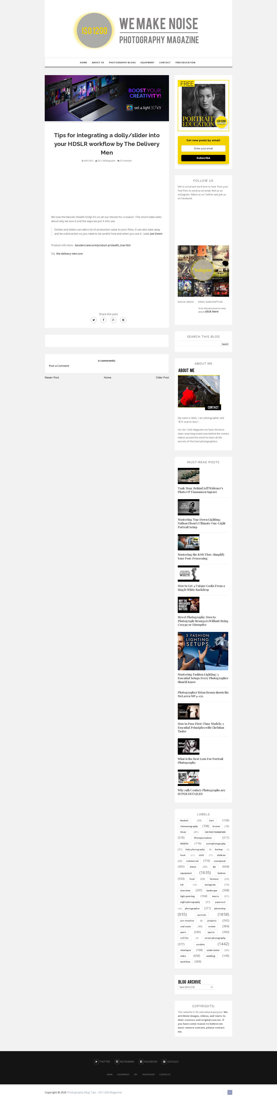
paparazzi (220, 902)
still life (184, 938)
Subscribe (203, 158)
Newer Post (52, 377)
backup (219, 849)
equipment (186, 873)
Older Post (162, 377)
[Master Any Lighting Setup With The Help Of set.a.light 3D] (107, 98)
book (183, 855)
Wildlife (184, 843)
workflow (185, 961)
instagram (210, 884)
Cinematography (189, 826)
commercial (192, 861)
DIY (136, 1074)
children (221, 855)
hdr (182, 884)
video (183, 956)
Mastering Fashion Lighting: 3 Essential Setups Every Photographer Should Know (203, 678)
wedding (210, 956)
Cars (211, 820)
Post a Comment (59, 366)
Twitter (104, 1061)
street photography (215, 938)
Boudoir (184, 820)
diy (214, 866)
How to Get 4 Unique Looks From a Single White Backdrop (201, 587)
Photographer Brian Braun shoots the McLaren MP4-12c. (203, 694)
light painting (187, 896)
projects (211, 920)
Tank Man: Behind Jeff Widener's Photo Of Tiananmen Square (200, 490)
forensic (214, 879)
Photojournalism (203, 838)
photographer (192, 908)
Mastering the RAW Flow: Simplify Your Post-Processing (201, 556)
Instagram (126, 1061)
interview (185, 890)
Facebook (150, 1061)
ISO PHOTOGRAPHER (215, 832)
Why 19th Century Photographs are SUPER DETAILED (201, 792)
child (201, 855)
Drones (216, 826)
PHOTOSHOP (148, 1074)
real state (185, 926)
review (211, 926)
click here (211, 311)
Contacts (164, 1074)
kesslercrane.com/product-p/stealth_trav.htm (102, 245)
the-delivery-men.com (69, 253)
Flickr (183, 832)
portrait (201, 915)
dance (193, 866)
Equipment (123, 1074)
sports (211, 932)
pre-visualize (187, 920)
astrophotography (216, 843)
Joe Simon (156, 233)
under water (213, 950)
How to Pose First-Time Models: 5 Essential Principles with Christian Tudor (201, 727)
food (191, 879)
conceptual (220, 861)
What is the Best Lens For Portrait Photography (200, 760)
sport (183, 932)
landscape (211, 890)
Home (107, 377)
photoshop (220, 908)
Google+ (173, 1061)
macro (215, 896)
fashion (222, 873)
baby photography (195, 849)
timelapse (185, 950)
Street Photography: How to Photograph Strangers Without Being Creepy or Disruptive (203, 621)
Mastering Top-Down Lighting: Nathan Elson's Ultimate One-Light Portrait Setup (201, 523)
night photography (190, 902)
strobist (200, 944)
